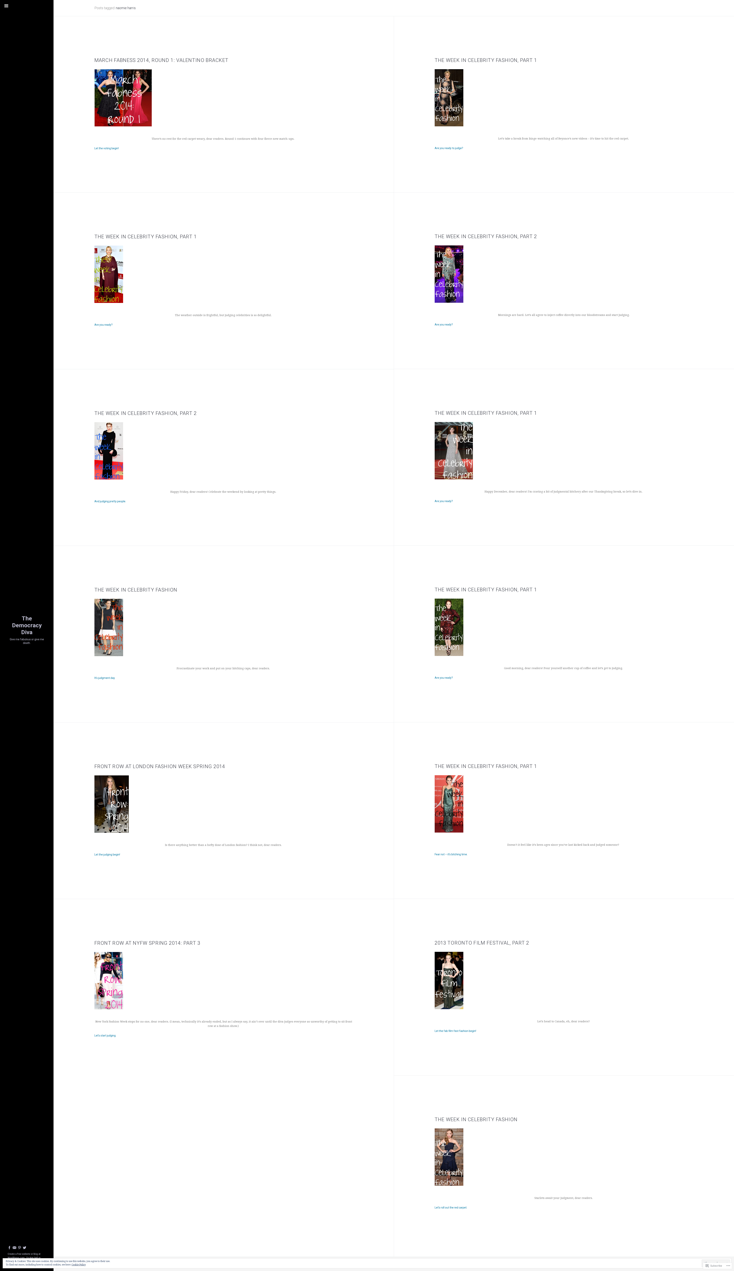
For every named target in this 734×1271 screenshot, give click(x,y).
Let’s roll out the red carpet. (451, 1207)
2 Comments (465, 173)
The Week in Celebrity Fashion (135, 590)
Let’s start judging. (105, 1035)
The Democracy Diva (27, 625)
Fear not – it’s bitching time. (451, 854)
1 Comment (460, 1233)
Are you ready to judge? (449, 148)
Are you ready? (444, 324)
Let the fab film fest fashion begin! (455, 1030)
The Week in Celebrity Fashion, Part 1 (486, 60)
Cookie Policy (78, 1264)
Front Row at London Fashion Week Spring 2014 (159, 766)
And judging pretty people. (110, 501)
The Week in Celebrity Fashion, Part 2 (486, 236)
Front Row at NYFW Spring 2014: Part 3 (147, 943)
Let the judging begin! (107, 854)
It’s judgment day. (104, 677)
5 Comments (126, 1061)
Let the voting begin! (106, 148)
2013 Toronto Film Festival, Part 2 (482, 943)
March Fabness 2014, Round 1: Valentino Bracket (161, 60)
